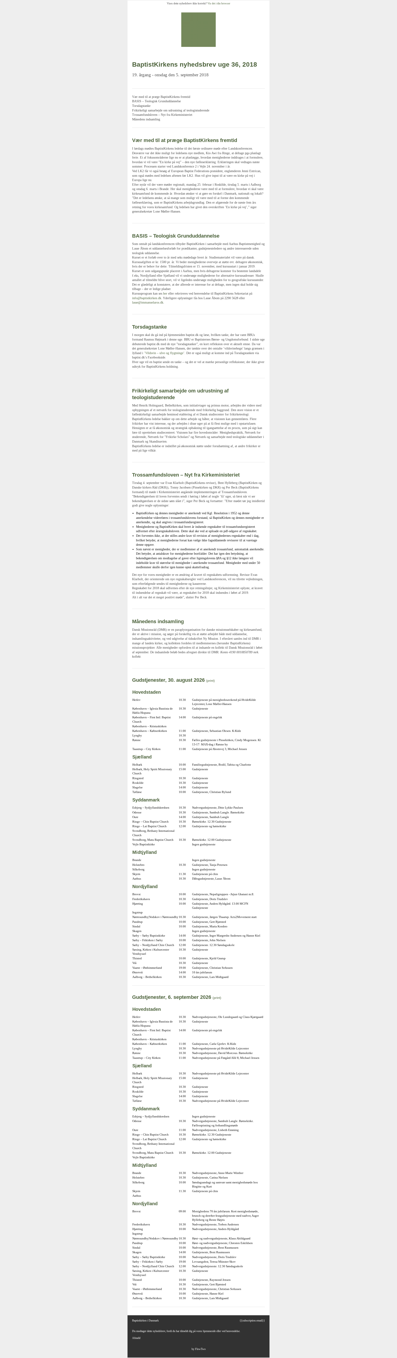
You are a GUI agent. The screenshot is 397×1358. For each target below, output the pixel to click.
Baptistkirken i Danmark (145, 1320)
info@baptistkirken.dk (146, 298)
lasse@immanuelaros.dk (147, 302)
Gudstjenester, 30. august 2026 (168, 680)
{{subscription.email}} (252, 1320)
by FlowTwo (199, 1349)
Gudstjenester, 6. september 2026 (171, 997)
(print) (210, 680)
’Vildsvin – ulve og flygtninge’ (164, 353)
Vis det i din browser (218, 3)
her (165, 293)
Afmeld (136, 1338)
